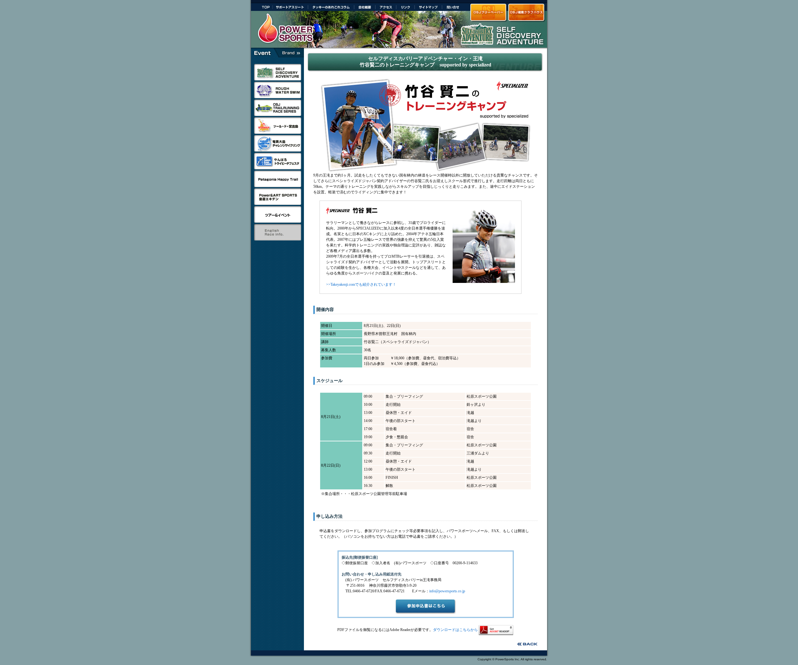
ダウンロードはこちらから (455, 630)
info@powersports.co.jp (447, 591)
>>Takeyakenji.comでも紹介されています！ (361, 284)
